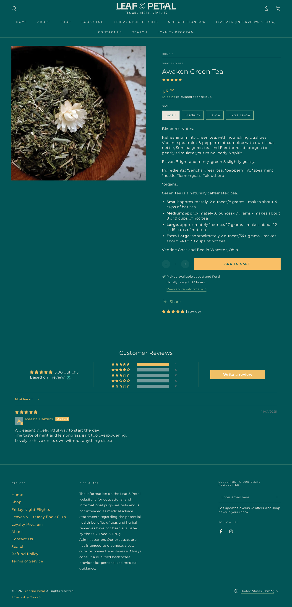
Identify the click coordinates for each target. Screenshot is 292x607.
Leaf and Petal (34, 591)
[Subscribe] (278, 497)
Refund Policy (25, 554)
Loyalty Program (27, 524)
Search (18, 546)
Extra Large (239, 116)
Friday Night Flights (30, 509)
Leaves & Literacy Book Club (38, 517)
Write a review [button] (237, 374)
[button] (14, 8)
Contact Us (22, 539)
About (17, 532)
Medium (194, 116)
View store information (186, 289)
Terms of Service (27, 561)
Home (166, 54)
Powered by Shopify (26, 597)
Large (216, 116)
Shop (16, 502)
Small (172, 116)
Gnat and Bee (173, 63)
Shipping (168, 96)
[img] (26, 412)
